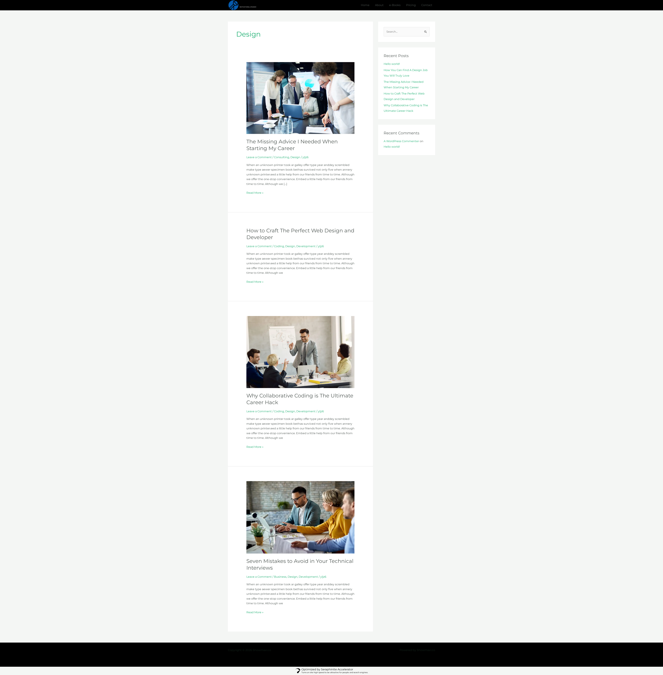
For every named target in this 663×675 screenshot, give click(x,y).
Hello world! (392, 64)
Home (365, 5)
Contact (426, 5)
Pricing (411, 5)
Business (280, 576)
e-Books (395, 5)
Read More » (254, 192)
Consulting (281, 157)
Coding (279, 246)
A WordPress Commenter (401, 141)
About (379, 5)
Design (295, 157)
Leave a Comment (259, 157)
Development (306, 246)
